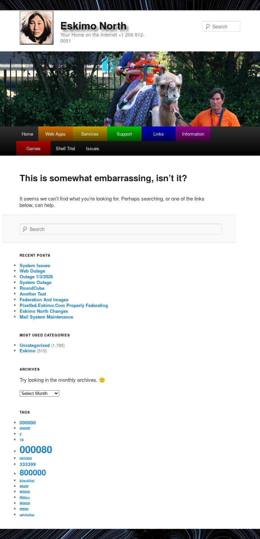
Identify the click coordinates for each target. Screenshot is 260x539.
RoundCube (32, 288)
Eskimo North (93, 25)
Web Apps (55, 134)
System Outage (35, 282)
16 (22, 439)
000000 (28, 422)
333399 (28, 464)
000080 (36, 449)
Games (33, 148)
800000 (33, 472)
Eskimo (28, 350)
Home (27, 134)
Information (193, 134)
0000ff (25, 428)
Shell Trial (65, 148)
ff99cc (25, 497)
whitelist (27, 514)
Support (124, 134)
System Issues (35, 265)
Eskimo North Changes (44, 311)
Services (90, 134)
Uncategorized (35, 345)
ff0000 (25, 491)
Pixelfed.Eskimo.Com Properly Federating (64, 305)
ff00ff (24, 486)
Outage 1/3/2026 (36, 276)
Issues (92, 148)
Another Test (33, 293)
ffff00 (24, 509)
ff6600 (25, 503)
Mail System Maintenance (46, 316)
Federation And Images (44, 299)
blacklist (27, 480)
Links (158, 134)
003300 (26, 458)
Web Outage (32, 270)
